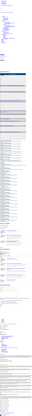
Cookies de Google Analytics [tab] (4, 387)
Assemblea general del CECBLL (6, 187)
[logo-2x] (6, 12)
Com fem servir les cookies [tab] (3, 364)
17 (0, 109)
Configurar (3, 359)
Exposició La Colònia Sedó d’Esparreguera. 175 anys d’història (14, 85)
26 (0, 89)
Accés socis (1, 5)
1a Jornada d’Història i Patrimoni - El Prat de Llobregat (15, 274)
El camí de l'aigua (6, 118)
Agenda (2, 54)
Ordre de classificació (3, 253)
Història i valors (4, 344)
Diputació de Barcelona (5, 337)
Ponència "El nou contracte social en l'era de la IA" (14, 235)
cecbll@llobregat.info (9, 5)
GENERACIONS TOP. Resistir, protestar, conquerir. (12, 121)
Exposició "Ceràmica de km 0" (11, 230)
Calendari (8, 255)
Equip (2, 343)
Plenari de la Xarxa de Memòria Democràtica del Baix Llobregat (14, 91)
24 (0, 86)
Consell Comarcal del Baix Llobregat (6, 336)
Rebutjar (6, 359)
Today (2, 75)
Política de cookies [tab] (2, 411)
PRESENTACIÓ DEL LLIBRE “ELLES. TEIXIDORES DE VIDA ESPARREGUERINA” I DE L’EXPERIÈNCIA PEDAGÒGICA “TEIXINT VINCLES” (12, 101)
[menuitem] (17, 18)
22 (0, 117)
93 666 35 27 (5, 5)
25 (0, 88)
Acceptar (1, 359)
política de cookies (23, 356)
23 (0, 84)
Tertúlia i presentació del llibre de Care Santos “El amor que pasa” (11, 169)
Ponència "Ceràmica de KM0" (11, 279)
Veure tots (1, 247)
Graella (5, 255)
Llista (1, 254)
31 (0, 133)
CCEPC (3, 339)
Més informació (25, 231)
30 (0, 130)
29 (0, 129)
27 (0, 90)
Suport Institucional (4, 345)
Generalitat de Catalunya (5, 338)
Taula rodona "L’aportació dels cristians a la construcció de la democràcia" (13, 241)
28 (0, 128)
